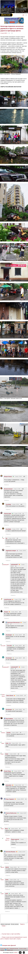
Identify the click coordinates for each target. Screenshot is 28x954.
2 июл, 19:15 (13, 754)
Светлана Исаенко (10, 851)
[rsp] (3, 538)
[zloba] (2, 743)
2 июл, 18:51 (17, 718)
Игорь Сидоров (9, 799)
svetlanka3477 (14, 564)
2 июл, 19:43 (22, 550)
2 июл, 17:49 (17, 489)
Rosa (6, 828)
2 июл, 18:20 (18, 635)
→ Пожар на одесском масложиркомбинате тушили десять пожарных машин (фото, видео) (13, 938)
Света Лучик (9, 695)
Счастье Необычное (10, 813)
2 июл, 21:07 (23, 813)
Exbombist (8, 785)
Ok (20, 952)
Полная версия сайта (4, 948)
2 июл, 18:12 (12, 538)
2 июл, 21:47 (22, 851)
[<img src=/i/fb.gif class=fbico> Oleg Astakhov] (1, 718)
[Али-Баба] (3, 504)
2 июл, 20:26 (20, 799)
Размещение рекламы (14, 948)
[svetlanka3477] (5, 564)
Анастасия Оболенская (13, 622)
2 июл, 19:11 (15, 743)
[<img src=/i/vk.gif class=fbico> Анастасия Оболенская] (3, 622)
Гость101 (9, 645)
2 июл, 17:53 (18, 599)
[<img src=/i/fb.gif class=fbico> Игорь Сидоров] (1, 799)
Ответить (6, 484)
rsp (6, 538)
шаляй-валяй (7, 599)
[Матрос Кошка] (1, 476)
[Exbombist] (3, 785)
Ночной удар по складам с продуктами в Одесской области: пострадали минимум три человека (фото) (7, 10)
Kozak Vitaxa (7, 771)
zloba (7, 743)
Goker (6, 754)
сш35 (6, 893)
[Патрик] (1, 612)
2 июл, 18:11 (14, 611)
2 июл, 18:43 (19, 695)
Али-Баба (8, 504)
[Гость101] (2, 645)
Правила (22, 924)
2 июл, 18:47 (18, 658)
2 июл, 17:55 (15, 504)
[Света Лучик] (2, 696)
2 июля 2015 (3, 33)
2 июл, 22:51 (18, 785)
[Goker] (2, 754)
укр (23, 15)
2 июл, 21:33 (14, 828)
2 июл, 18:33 (18, 645)
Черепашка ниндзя (11, 550)
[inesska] (2, 732)
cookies (16, 952)
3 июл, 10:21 (13, 867)
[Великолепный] (1, 489)
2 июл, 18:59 (15, 732)
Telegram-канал (10, 950)
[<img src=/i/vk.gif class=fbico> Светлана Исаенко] (1, 852)
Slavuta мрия (7, 513)
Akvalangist (9, 635)
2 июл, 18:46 (18, 709)
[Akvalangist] (3, 635)
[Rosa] (2, 829)
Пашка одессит (15, 839)
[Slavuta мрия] (1, 513)
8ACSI (7, 867)
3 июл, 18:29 (14, 893)
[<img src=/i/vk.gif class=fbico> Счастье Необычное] (1, 813)
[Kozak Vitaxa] (1, 771)
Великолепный (8, 489)
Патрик (6, 611)
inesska (8, 732)
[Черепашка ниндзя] (3, 550)
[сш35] (1, 893)
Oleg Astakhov (9, 718)
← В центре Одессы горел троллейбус (10, 934)
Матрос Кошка (8, 476)
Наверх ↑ (4, 925)
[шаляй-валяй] (1, 599)
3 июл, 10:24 (13, 879)
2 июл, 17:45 (18, 476)
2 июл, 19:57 (17, 771)
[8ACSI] (2, 867)
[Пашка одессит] (5, 840)
